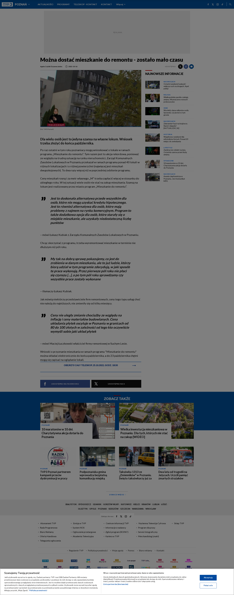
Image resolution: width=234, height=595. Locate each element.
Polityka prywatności (38, 590)
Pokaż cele (208, 585)
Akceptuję (208, 577)
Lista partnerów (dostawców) (115, 584)
